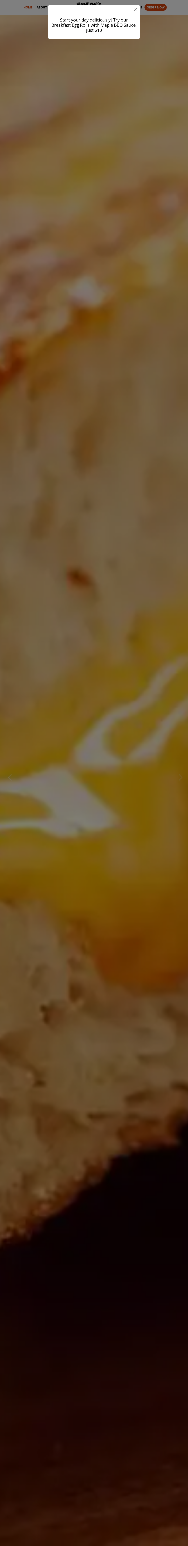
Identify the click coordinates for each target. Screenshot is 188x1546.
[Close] (135, 10)
